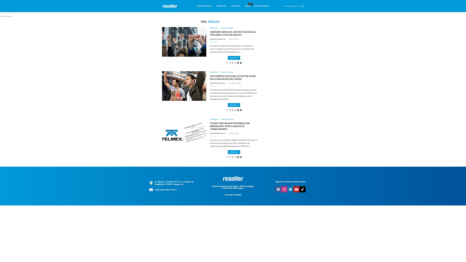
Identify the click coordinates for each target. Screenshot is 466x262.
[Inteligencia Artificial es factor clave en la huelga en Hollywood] (184, 86)
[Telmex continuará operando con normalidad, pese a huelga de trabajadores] (184, 133)
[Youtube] (296, 189)
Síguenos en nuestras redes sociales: (290, 182)
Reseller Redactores (217, 39)
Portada (3, 16)
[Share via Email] (241, 63)
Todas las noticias (204, 6)
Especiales (235, 6)
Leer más (233, 58)
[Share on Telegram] (238, 63)
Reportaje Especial (261, 6)
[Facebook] (278, 189)
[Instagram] (284, 189)
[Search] (303, 6)
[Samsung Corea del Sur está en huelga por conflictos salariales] (184, 42)
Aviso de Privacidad (233, 195)
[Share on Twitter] (232, 63)
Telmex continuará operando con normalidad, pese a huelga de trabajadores (230, 126)
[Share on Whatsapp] (235, 63)
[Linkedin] (290, 189)
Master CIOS (221, 6)
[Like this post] (227, 63)
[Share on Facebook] (229, 63)
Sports (247, 5)
